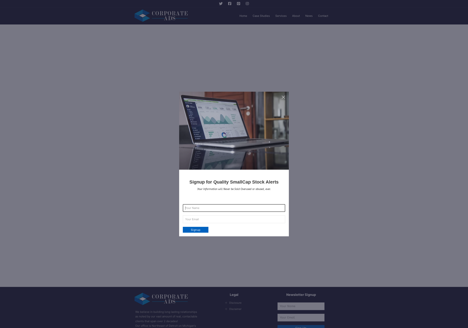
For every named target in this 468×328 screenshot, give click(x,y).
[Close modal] (283, 97)
